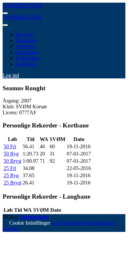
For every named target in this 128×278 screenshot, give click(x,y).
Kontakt (11, 229)
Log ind (11, 75)
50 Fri (10, 146)
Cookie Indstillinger (29, 223)
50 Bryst (12, 161)
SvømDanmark (100, 223)
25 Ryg (11, 175)
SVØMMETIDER (22, 5)
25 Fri (10, 168)
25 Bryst (12, 182)
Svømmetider (34, 217)
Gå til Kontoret (67, 223)
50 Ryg (11, 153)
